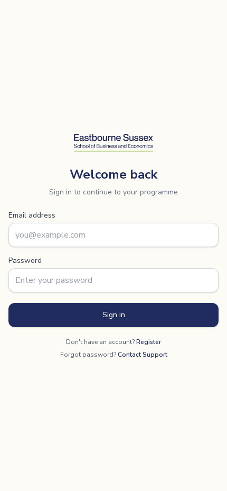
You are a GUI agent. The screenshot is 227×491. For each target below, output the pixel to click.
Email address (31, 215)
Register (148, 342)
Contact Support (142, 354)
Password (25, 261)
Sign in (113, 315)
